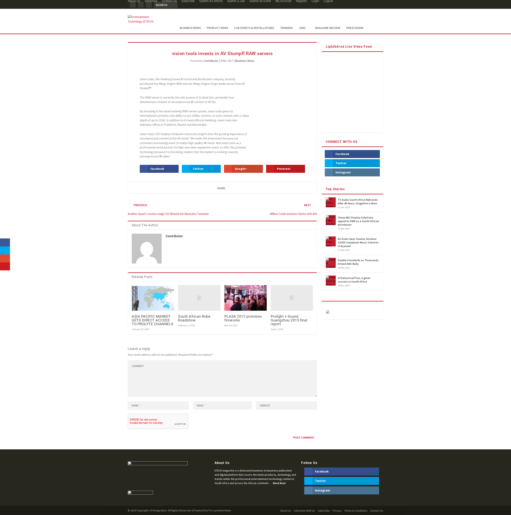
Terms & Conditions (355, 510)
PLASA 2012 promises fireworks (243, 318)
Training (286, 28)
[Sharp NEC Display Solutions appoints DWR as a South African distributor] (331, 220)
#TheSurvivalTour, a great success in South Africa (354, 279)
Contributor (211, 61)
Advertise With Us (304, 510)
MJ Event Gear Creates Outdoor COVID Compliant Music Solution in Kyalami (358, 242)
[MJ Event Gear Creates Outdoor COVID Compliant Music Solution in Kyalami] (331, 241)
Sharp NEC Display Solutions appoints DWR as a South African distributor (358, 221)
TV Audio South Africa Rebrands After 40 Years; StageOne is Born (358, 201)
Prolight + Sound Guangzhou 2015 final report (289, 320)
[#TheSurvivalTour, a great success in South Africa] (331, 281)
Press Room (354, 28)
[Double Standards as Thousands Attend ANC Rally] (331, 263)
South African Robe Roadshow (194, 318)
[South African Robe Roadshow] (199, 297)
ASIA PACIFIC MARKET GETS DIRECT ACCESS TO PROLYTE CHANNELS (152, 320)
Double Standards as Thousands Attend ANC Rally (358, 262)
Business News (190, 28)
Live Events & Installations (254, 28)
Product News (217, 28)
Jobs (302, 28)
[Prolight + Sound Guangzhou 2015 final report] (292, 297)
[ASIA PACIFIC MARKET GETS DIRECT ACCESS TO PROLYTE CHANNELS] (153, 297)
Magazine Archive (327, 28)
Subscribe (324, 510)
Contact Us (376, 510)
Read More (279, 483)
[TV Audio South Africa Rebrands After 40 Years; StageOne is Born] (331, 202)
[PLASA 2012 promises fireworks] (245, 297)
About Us (285, 510)
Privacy (337, 510)
